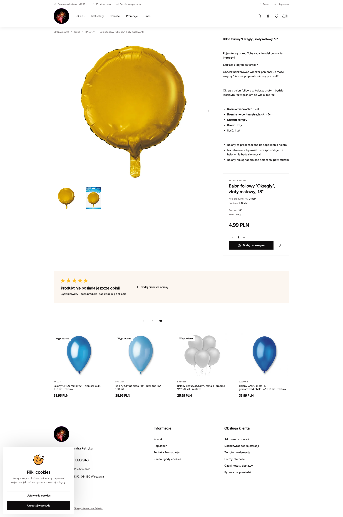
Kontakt (159, 439)
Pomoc (266, 4)
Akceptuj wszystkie (38, 505)
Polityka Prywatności (167, 452)
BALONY (90, 32)
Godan (244, 203)
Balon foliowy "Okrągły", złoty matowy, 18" (122, 32)
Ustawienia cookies (39, 495)
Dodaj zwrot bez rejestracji (241, 446)
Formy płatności (234, 459)
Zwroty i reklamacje (237, 452)
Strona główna (61, 32)
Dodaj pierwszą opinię (154, 287)
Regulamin (284, 4)
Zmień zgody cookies (167, 459)
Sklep (77, 32)
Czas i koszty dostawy (238, 465)
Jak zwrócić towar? (236, 439)
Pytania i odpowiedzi (237, 472)
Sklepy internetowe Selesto (88, 508)
